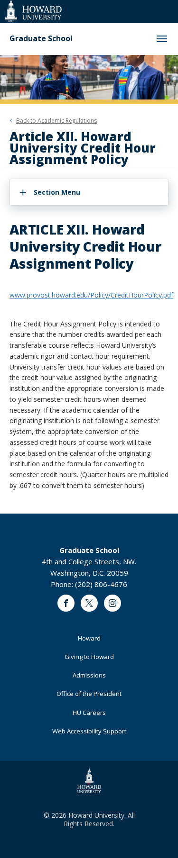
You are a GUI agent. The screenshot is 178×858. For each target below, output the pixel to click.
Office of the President (89, 693)
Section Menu (57, 192)
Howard (89, 638)
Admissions (89, 675)
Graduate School (41, 38)
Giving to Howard (89, 656)
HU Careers (89, 712)
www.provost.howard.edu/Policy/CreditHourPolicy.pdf (91, 294)
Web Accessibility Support (89, 731)
